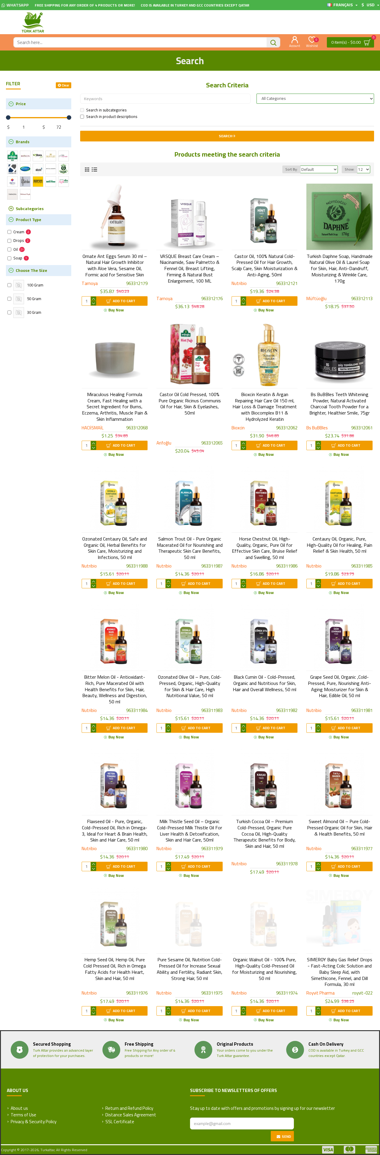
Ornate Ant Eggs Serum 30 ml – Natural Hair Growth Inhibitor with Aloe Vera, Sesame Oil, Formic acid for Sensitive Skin (115, 265)
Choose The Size (31, 270)
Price (21, 104)
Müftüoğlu (316, 298)
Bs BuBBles (317, 428)
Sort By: (291, 169)
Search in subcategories (106, 110)
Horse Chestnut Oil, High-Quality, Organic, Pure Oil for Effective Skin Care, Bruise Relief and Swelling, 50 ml (264, 548)
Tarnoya (90, 283)
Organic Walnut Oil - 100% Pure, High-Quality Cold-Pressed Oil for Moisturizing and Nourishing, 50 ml (264, 969)
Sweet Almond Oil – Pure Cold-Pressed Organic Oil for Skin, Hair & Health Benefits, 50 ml (339, 827)
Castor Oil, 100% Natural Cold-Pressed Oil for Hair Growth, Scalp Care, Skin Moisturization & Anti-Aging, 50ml (264, 265)
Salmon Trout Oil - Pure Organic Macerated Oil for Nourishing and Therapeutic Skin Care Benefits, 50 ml (189, 548)
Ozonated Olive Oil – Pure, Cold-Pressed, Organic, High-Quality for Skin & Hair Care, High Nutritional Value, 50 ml (189, 686)
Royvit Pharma (320, 993)
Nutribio (239, 283)
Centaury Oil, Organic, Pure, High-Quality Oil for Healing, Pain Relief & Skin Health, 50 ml (339, 545)
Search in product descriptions (111, 117)
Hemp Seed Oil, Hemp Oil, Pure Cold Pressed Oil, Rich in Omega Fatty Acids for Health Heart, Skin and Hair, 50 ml (114, 969)
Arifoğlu (163, 443)
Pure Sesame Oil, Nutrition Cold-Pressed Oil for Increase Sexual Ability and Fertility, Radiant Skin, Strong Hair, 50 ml (189, 969)
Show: (349, 169)
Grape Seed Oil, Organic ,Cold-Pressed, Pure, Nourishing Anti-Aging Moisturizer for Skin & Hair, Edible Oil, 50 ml (339, 686)
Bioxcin (238, 428)
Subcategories (30, 208)
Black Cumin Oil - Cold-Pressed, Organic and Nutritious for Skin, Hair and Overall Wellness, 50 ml (264, 683)
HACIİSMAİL (93, 428)
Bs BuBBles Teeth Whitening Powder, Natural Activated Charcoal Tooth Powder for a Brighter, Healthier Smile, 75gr (339, 403)
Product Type (28, 219)
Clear (65, 85)
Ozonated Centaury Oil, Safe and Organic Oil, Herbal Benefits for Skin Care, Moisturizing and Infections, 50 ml (114, 548)
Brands (22, 142)
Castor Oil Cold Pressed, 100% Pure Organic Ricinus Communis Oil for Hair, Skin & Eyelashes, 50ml (190, 403)
